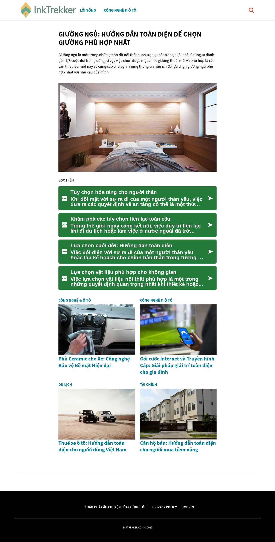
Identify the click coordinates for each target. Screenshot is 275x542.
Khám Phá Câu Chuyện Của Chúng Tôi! (115, 507)
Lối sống (88, 10)
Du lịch (65, 384)
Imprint (189, 507)
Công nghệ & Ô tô (120, 10)
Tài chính (148, 384)
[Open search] (251, 10)
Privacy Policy (164, 507)
